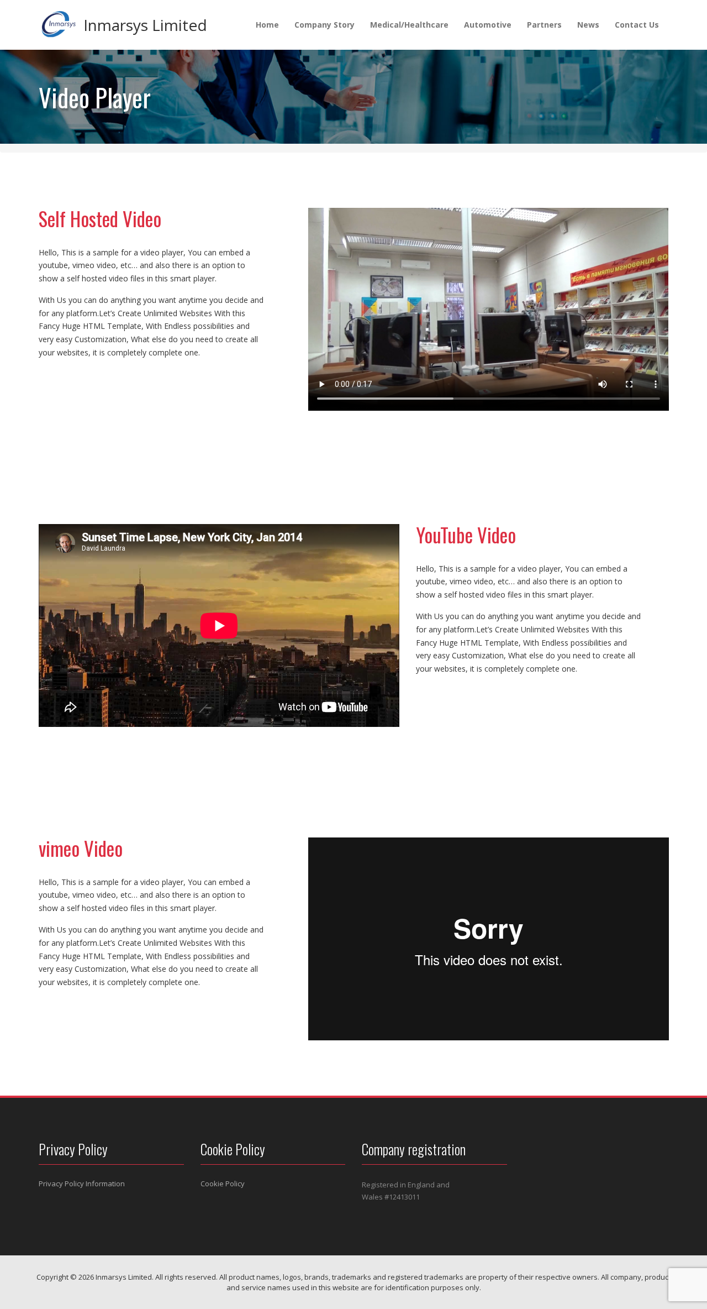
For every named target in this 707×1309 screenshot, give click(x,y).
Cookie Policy (223, 1183)
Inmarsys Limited (145, 24)
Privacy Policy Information (82, 1183)
